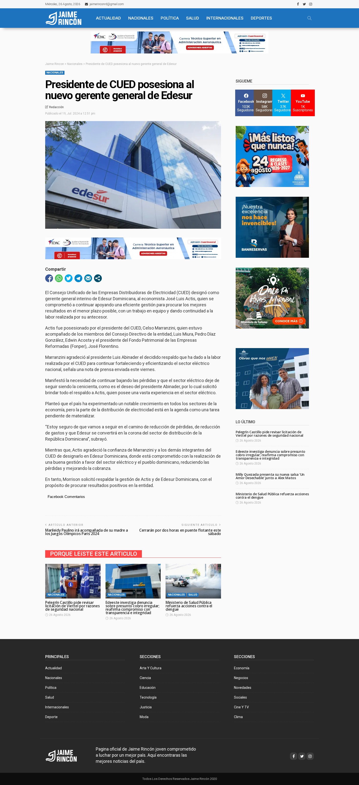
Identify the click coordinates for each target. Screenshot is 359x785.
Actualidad (53, 668)
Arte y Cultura (150, 668)
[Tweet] (69, 278)
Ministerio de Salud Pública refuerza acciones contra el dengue (189, 606)
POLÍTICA (170, 18)
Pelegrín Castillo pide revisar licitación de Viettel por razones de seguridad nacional (72, 606)
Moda (144, 717)
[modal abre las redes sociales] (98, 278)
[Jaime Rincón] (66, 18)
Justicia (146, 707)
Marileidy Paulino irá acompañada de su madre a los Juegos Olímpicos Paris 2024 (86, 532)
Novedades (242, 688)
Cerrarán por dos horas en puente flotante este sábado (180, 532)
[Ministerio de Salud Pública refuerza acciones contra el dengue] (193, 581)
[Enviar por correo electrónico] (88, 278)
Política (50, 688)
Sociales (240, 697)
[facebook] (298, 4)
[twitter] (304, 4)
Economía (241, 668)
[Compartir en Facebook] (49, 278)
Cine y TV (241, 707)
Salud (192, 594)
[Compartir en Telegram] (78, 278)
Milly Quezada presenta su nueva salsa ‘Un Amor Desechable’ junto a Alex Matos (270, 476)
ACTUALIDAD (108, 18)
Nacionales (54, 72)
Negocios (241, 678)
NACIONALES (140, 18)
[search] (309, 18)
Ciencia (145, 678)
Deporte (51, 717)
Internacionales (224, 18)
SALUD (192, 18)
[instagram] (310, 4)
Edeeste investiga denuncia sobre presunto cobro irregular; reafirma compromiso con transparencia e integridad (132, 607)
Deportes (261, 18)
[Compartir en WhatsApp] (59, 278)
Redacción (56, 107)
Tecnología (148, 697)
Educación (148, 688)
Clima (238, 717)
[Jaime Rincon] (65, 755)
